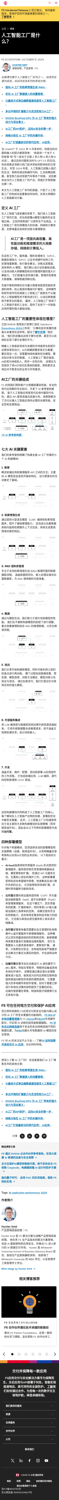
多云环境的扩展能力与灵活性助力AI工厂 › (29, 111)
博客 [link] (12, 28)
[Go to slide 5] (40, 1354)
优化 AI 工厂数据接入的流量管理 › (24, 94)
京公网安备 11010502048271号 (16, 1492)
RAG (19, 1030)
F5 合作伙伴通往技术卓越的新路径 (26, 1327)
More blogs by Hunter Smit (16, 1268)
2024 (44, 1192)
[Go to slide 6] (47, 1354)
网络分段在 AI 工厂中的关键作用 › (24, 135)
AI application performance (24, 1192)
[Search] (49, 2)
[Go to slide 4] (33, 1354)
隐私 (28, 1481)
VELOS (41, 1019)
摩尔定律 (40, 332)
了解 (50, 1387)
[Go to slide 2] (19, 1354)
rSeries (30, 1019)
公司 (3, 28)
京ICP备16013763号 (11, 1489)
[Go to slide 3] (26, 1354)
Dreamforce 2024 (11, 328)
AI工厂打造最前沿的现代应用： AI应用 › (28, 142)
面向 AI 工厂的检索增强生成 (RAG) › (25, 87)
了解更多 (6, 17)
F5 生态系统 (11, 1322)
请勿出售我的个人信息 (27, 1486)
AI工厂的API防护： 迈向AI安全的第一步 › (29, 128)
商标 (9, 1481)
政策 (19, 1481)
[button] (29, 496)
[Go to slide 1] (12, 1354)
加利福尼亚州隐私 (44, 1481)
